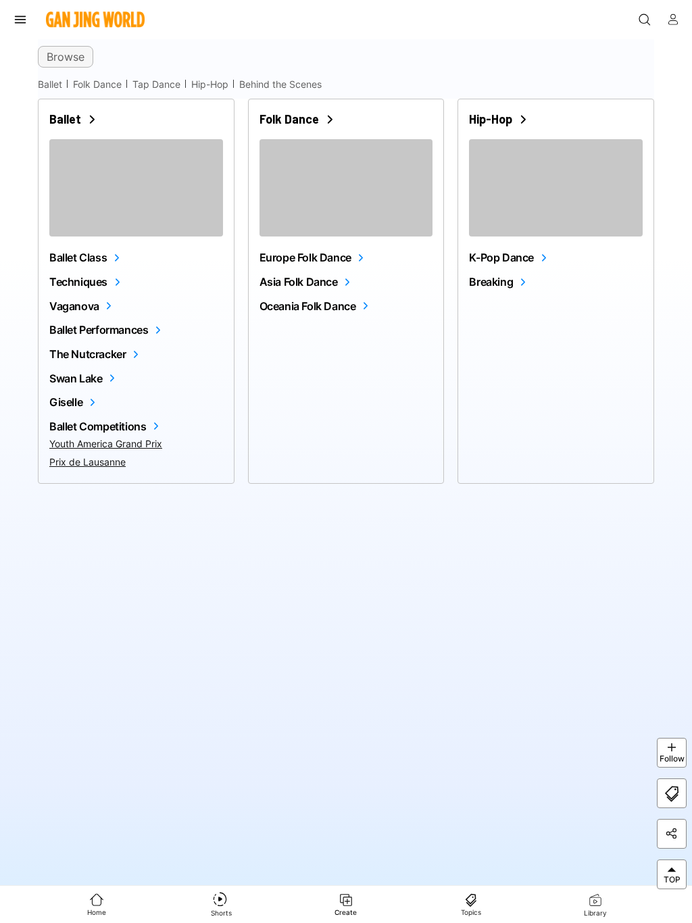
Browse (65, 57)
